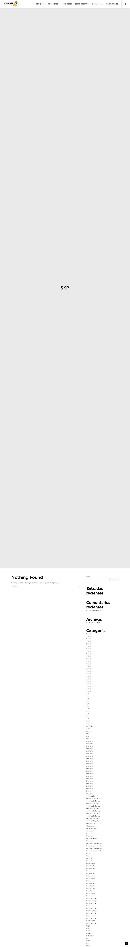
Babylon (89, 731)
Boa (87, 738)
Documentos (90, 841)
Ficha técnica (90, 863)
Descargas (97, 4)
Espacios (40, 4)
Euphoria (89, 861)
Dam (88, 833)
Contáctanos (112, 4)
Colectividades (91, 828)
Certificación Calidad (93, 798)
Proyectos (67, 4)
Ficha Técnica (90, 866)
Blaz (87, 736)
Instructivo (89, 933)
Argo (88, 724)
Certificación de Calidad (94, 821)
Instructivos (90, 936)
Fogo (88, 926)
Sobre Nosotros (82, 4)
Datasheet (89, 836)
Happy (88, 931)
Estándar (89, 858)
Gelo (87, 928)
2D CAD (88, 634)
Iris (87, 938)
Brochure (89, 741)
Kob (87, 943)
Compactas (90, 831)
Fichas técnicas (91, 898)
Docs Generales (91, 838)
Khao (88, 940)
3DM (87, 694)
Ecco (88, 853)
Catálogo (89, 793)
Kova (88, 946)
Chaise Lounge (91, 826)
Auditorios (89, 726)
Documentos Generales (94, 843)
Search (88, 576)
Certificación (90, 796)
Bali (87, 733)
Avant (88, 728)
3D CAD (88, 664)
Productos (53, 4)
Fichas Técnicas (91, 896)
